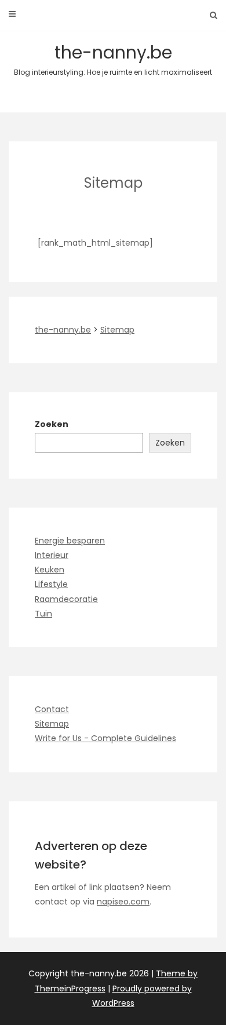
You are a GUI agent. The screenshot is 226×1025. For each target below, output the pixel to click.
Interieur (51, 555)
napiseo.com (123, 901)
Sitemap (52, 723)
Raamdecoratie (66, 599)
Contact (52, 709)
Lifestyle (51, 584)
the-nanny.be (113, 58)
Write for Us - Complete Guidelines (105, 738)
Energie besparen (70, 540)
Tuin (43, 613)
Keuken (49, 569)
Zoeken (51, 424)
